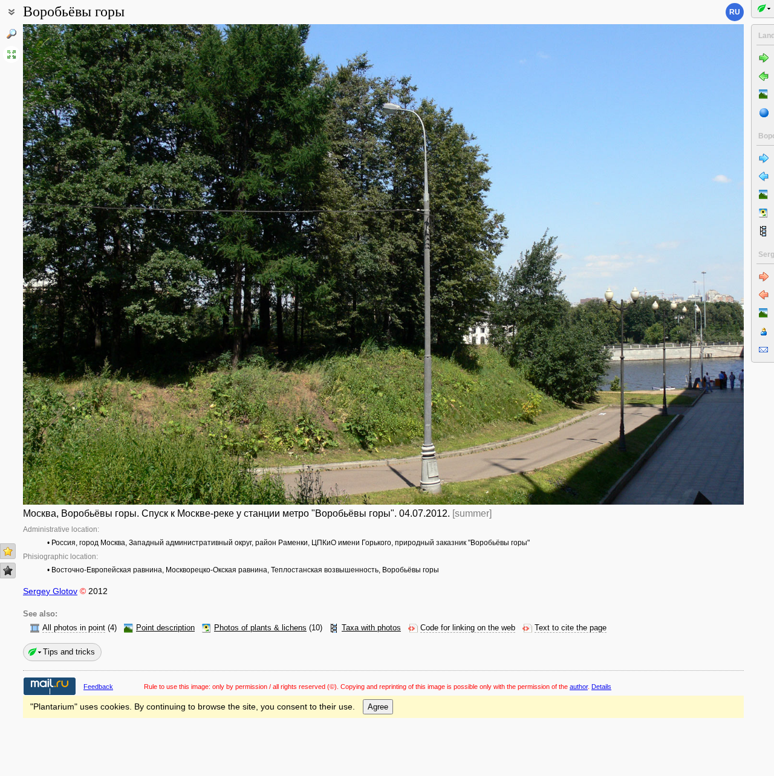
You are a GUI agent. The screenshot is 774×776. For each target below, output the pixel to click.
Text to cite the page (571, 628)
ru (734, 12)
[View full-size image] (11, 54)
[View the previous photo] (98, 264)
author (579, 686)
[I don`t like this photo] (8, 570)
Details (601, 686)
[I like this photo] (8, 551)
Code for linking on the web (467, 628)
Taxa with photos (371, 628)
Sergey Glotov (50, 591)
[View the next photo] (669, 264)
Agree (378, 706)
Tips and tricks (69, 651)
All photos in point (73, 628)
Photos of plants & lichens (260, 628)
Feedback (98, 686)
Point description (165, 628)
